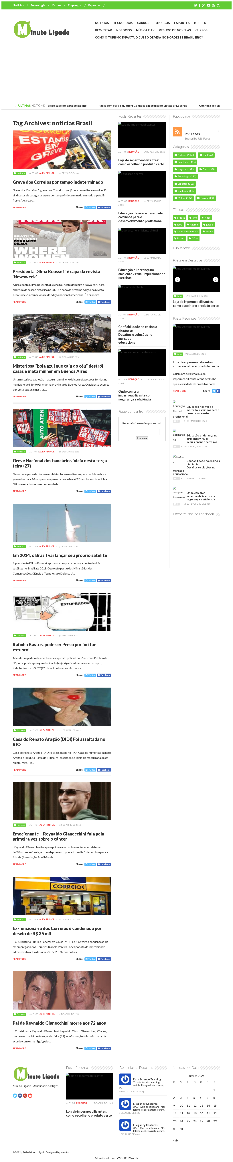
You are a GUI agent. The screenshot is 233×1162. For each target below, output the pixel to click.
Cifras (195, 238)
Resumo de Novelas (175, 30)
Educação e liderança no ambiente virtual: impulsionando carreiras (141, 274)
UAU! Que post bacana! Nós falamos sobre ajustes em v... (149, 1108)
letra (179, 224)
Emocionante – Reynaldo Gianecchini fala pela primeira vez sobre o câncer (58, 836)
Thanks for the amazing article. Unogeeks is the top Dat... (141, 1085)
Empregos (75, 5)
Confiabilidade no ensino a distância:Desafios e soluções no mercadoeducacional (137, 334)
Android (194, 224)
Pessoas (21, 635)
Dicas (206, 169)
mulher (209, 231)
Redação (133, 152)
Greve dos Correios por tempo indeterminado (58, 182)
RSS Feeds (192, 134)
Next (215, 279)
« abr (176, 1140)
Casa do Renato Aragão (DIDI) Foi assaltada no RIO (59, 741)
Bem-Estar (103, 30)
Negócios (124, 30)
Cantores (183, 191)
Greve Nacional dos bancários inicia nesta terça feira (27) (60, 463)
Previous (177, 279)
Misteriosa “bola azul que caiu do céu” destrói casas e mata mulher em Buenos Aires (58, 368)
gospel (209, 224)
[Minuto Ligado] (41, 36)
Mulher (200, 23)
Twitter (91, 207)
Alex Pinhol (47, 173)
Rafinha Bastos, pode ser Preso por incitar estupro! (54, 647)
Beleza (180, 238)
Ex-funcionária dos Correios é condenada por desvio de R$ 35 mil (57, 931)
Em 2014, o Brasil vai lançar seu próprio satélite (60, 555)
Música (181, 217)
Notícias (18, 5)
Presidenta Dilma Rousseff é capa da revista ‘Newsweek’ (56, 274)
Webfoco (66, 1152)
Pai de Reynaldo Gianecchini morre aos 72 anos (59, 1023)
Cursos (201, 30)
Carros (56, 5)
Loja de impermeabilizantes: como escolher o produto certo (141, 162)
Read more (19, 207)
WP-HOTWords (127, 1158)
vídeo (208, 217)
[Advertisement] (116, 71)
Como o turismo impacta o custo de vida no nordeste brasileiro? (149, 37)
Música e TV (145, 30)
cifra (194, 217)
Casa (183, 296)
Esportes (94, 5)
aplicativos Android (187, 231)
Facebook (105, 207)
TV (204, 155)
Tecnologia (38, 5)
